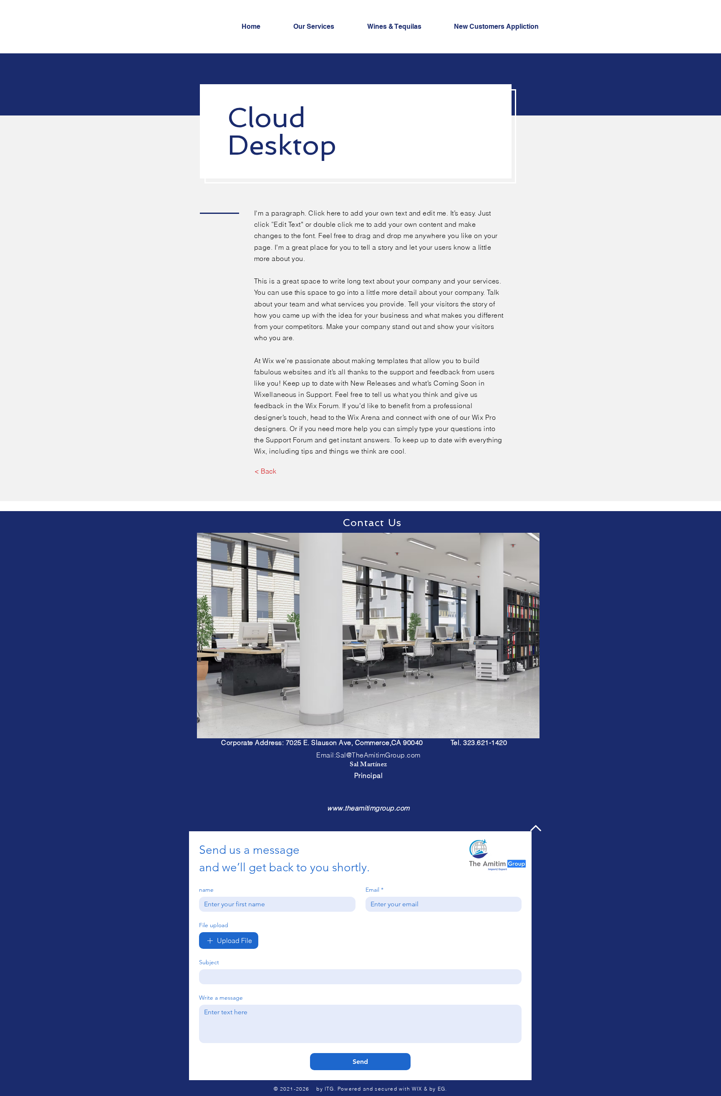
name (206, 889)
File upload (213, 925)
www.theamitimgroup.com (368, 808)
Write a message (221, 997)
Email (374, 889)
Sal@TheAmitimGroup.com (378, 755)
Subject (209, 962)
